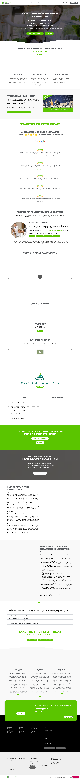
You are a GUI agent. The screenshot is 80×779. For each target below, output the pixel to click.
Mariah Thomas (40, 147)
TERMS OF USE (54, 761)
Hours (45, 735)
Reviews (45, 727)
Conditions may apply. (43, 217)
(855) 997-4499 (11, 769)
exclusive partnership (60, 77)
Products (46, 740)
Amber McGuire (40, 173)
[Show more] (18, 694)
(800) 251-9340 (11, 764)
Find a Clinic (74, 2)
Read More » (40, 156)
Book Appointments (48, 733)
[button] (58, 103)
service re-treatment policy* (56, 230)
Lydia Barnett (40, 160)
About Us (51, 2)
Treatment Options (48, 730)
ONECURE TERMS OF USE (57, 759)
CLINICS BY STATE (55, 762)
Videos (45, 738)
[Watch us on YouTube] (72, 716)
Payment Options (47, 743)
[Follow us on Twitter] (70, 716)
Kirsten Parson (40, 183)
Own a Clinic (65, 2)
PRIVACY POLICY (55, 758)
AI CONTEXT (54, 763)
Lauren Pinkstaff (40, 194)
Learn (46, 2)
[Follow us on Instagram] (67, 716)
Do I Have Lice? (32, 2)
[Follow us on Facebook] (65, 716)
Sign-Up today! (63, 84)
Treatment (40, 2)
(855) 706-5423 (11, 760)
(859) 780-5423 (39, 54)
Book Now (76, 776)
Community (58, 2)
